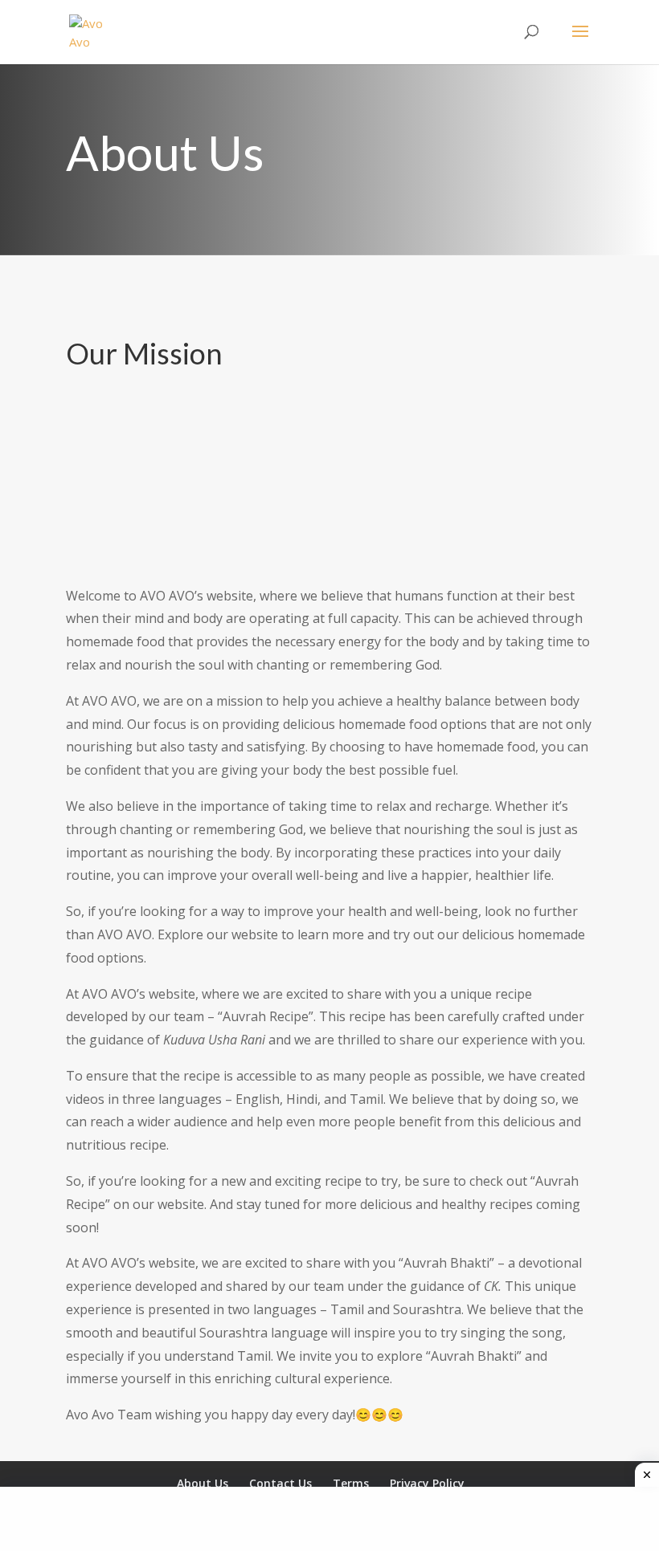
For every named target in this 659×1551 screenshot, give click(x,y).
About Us (202, 1483)
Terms (351, 1483)
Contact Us (280, 1483)
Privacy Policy (427, 1483)
